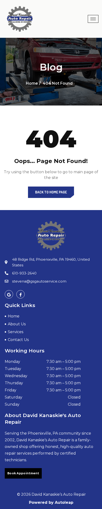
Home (32, 83)
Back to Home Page (51, 192)
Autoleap (64, 502)
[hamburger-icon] (93, 19)
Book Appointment (23, 473)
